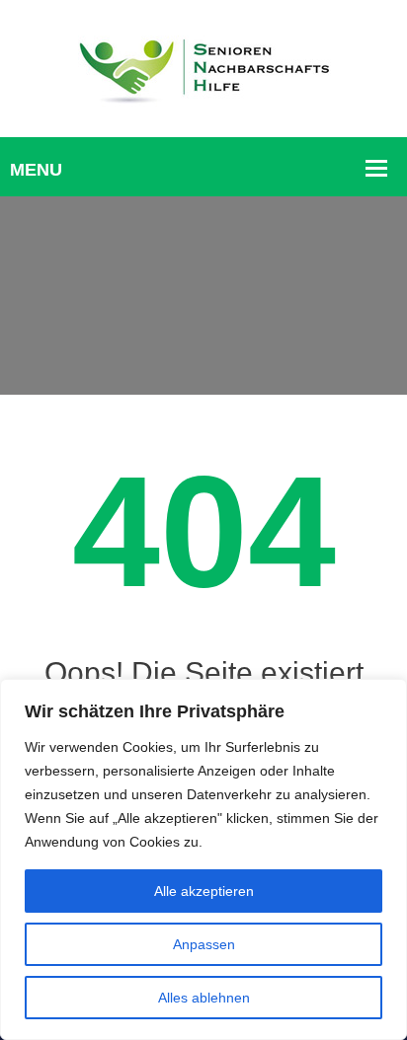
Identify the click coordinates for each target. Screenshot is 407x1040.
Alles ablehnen (204, 997)
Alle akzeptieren (204, 891)
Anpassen (204, 944)
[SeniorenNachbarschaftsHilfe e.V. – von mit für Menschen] (203, 67)
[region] (203, 859)
